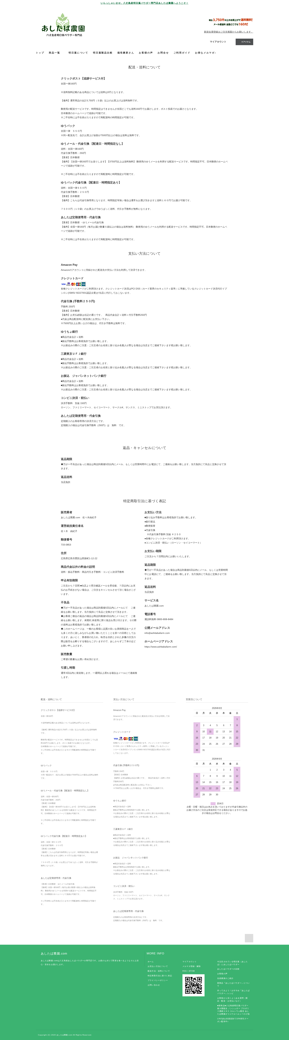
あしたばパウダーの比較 (228, 969)
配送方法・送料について (159, 971)
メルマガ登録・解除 (191, 966)
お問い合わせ (154, 985)
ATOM (192, 971)
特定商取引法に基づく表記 (160, 976)
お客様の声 (222, 974)
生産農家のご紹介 (225, 978)
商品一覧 (55, 52)
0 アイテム (246, 42)
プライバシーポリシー (158, 980)
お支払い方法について (158, 966)
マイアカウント (218, 41)
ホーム (151, 962)
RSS (184, 971)
